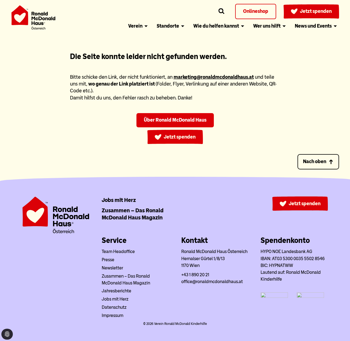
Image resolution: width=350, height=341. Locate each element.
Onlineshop (255, 11)
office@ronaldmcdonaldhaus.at (212, 281)
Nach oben (314, 161)
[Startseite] (33, 18)
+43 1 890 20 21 (195, 274)
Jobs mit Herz (119, 200)
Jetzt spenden (316, 11)
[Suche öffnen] (221, 11)
